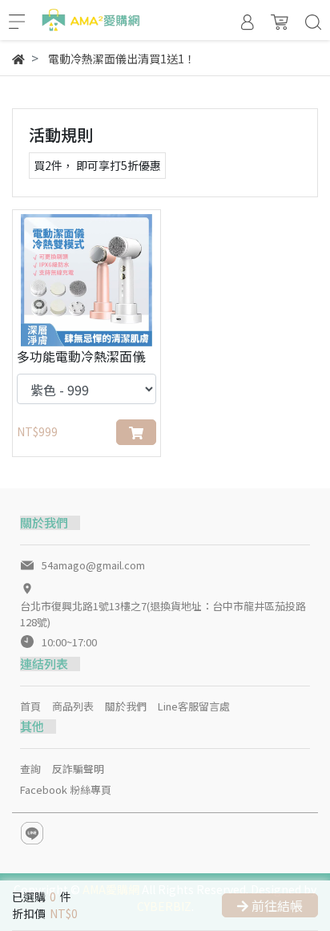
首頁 (30, 706)
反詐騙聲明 (78, 768)
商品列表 (73, 706)
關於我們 (126, 706)
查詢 (30, 768)
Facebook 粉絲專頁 (65, 789)
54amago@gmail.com (93, 565)
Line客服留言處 (194, 706)
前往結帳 (275, 905)
